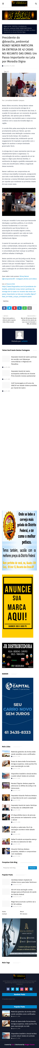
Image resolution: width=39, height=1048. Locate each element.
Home (4, 911)
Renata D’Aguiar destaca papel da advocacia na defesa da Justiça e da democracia (23, 786)
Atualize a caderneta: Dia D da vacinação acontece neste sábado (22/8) (23, 829)
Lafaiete (24, 341)
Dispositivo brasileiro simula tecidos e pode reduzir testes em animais (24, 775)
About (22, 911)
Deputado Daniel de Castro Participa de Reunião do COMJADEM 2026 (24, 806)
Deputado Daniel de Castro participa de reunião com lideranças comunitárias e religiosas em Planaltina (24, 360)
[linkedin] (31, 989)
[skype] (17, 989)
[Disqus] (19, 423)
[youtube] (26, 989)
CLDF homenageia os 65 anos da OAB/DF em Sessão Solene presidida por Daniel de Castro (24, 385)
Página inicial (7, 26)
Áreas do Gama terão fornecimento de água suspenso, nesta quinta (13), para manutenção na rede (24, 764)
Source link (11, 284)
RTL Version (23, 914)
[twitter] (12, 989)
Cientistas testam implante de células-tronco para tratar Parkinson (24, 881)
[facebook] (8, 989)
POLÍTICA (14, 26)
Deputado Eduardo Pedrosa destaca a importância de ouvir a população (24, 797)
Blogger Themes (30, 1044)
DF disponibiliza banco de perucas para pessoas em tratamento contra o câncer (23, 817)
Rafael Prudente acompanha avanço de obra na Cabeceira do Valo (24, 840)
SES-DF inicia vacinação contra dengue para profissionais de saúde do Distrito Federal (23, 892)
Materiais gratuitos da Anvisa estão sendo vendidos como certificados (23, 753)
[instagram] (21, 989)
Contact (4, 914)
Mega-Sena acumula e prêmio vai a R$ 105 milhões (23, 903)
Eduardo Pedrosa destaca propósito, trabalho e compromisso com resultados (23, 851)
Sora (12, 1044)
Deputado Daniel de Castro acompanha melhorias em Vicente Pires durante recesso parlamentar (23, 373)
